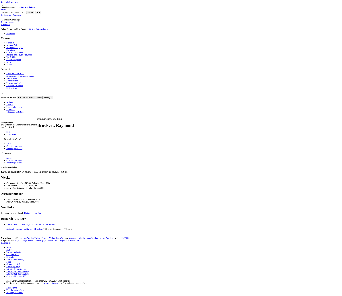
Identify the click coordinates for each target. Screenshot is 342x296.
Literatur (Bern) (13, 267)
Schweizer (10, 257)
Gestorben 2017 (13, 264)
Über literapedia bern (15, 290)
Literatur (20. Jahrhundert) (17, 271)
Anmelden (17, 15)
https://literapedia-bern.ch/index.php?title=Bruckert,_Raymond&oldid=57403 (47, 240)
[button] (11, 7)
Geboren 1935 (12, 254)
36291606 (125, 238)
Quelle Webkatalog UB (16, 276)
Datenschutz (11, 288)
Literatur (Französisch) (16, 269)
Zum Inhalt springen (9, 2)
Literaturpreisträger (14, 252)
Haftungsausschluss (14, 292)
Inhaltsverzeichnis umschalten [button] (49, 119)
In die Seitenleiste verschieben (30, 98)
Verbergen (48, 98)
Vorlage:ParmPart (27, 238)
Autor (8, 250)
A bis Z (9, 247)
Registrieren (6, 15)
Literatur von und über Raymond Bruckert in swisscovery (30, 224)
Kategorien (5, 243)
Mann (8, 262)
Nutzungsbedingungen (50, 283)
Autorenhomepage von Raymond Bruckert (24, 229)
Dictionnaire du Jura (32, 213)
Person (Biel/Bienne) (15, 259)
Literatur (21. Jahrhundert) (17, 274)
